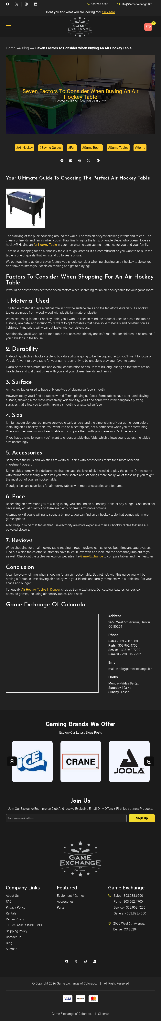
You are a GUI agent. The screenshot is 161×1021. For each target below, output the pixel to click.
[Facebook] (7, 4)
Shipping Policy (16, 931)
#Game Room (91, 148)
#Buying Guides (50, 148)
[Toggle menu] (11, 26)
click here (108, 12)
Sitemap (11, 949)
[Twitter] (16, 4)
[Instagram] (26, 4)
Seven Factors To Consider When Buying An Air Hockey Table (80, 94)
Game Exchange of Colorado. (77, 983)
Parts (60, 907)
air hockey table (45, 245)
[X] (88, 160)
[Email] (70, 160)
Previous (12, 761)
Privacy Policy (15, 907)
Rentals (11, 913)
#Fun (71, 148)
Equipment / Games (70, 896)
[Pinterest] (98, 160)
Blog (9, 943)
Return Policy (15, 919)
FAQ (9, 901)
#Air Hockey (24, 148)
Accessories (65, 901)
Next (149, 761)
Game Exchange (91, 556)
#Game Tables (118, 148)
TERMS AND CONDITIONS (24, 925)
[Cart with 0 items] (148, 27)
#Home (140, 148)
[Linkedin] (35, 4)
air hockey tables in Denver (40, 589)
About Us (12, 896)
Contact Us (13, 937)
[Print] (79, 160)
